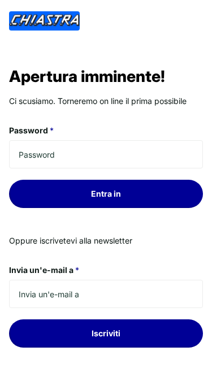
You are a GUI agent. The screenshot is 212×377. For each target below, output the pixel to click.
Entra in (106, 193)
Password (31, 130)
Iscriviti (106, 333)
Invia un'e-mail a (44, 270)
